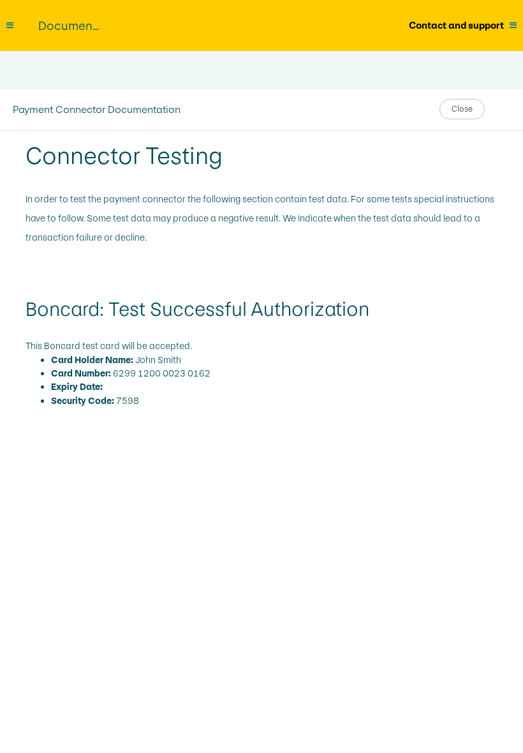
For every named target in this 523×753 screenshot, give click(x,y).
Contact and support (456, 25)
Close (462, 109)
